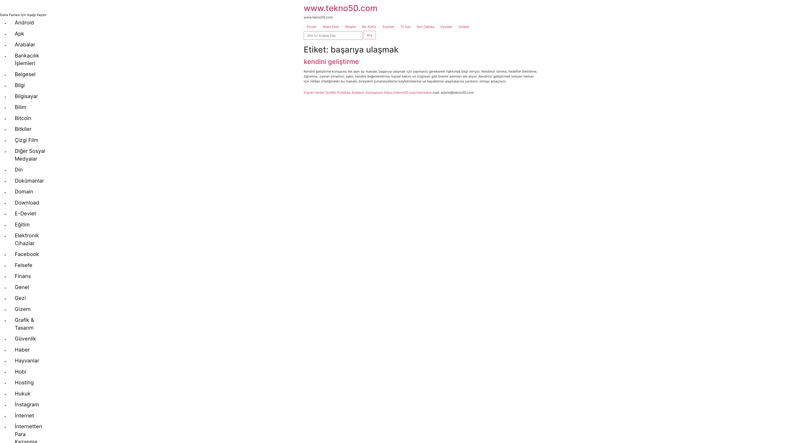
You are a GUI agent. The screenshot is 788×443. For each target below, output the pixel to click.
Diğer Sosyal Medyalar (30, 155)
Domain (24, 191)
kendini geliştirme (331, 62)
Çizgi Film (26, 140)
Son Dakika (425, 27)
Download (27, 203)
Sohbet (464, 27)
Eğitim (22, 225)
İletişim (350, 27)
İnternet (24, 415)
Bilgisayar (26, 96)
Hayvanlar (27, 360)
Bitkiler (23, 129)
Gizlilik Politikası (338, 92)
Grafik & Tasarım (24, 324)
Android (24, 22)
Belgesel (25, 74)
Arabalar (25, 44)
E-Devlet (25, 213)
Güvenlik (25, 339)
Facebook (27, 254)
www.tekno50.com (340, 8)
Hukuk (23, 393)
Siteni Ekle (331, 27)
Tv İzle (405, 27)
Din (19, 170)
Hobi (20, 372)
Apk (19, 34)
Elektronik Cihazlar (27, 239)
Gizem (23, 309)
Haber (22, 350)
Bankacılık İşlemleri (27, 59)
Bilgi (20, 85)
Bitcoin (23, 118)
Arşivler (388, 27)
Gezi (20, 298)
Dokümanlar (29, 181)
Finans (23, 276)
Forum (311, 27)
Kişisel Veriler (314, 92)
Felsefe (23, 265)
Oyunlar (446, 27)
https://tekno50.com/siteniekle (408, 92)
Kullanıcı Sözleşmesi (367, 92)
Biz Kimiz (369, 27)
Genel (22, 287)
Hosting (24, 382)
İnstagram (27, 404)
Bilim (20, 107)
